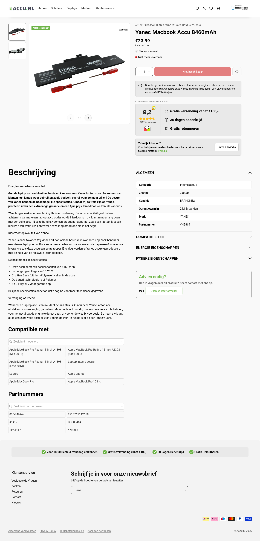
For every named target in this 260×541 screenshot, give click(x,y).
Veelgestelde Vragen (24, 480)
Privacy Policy (48, 531)
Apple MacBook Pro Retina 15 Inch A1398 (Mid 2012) (35, 352)
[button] (197, 8)
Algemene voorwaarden (22, 531)
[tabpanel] (194, 232)
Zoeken (16, 486)
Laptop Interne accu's (81, 361)
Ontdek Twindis (227, 147)
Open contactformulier (164, 291)
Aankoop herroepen (99, 531)
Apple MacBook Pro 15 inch (85, 381)
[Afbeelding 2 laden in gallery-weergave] (17, 50)
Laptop (13, 373)
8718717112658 (78, 414)
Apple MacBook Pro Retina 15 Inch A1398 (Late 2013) (35, 364)
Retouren (17, 491)
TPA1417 (15, 430)
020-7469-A (16, 414)
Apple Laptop (76, 373)
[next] (88, 117)
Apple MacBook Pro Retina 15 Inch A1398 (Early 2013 (94, 352)
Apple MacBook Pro (21, 381)
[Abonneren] (184, 490)
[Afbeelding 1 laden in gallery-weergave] (17, 31)
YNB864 (73, 430)
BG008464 (74, 422)
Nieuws (16, 502)
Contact (16, 497)
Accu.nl (240, 531)
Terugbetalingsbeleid (72, 531)
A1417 (13, 422)
